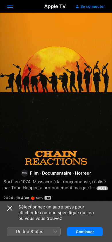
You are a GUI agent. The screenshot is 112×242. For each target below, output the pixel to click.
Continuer (85, 231)
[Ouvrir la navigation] (13, 6)
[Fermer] (9, 208)
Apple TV (55, 6)
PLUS (102, 188)
